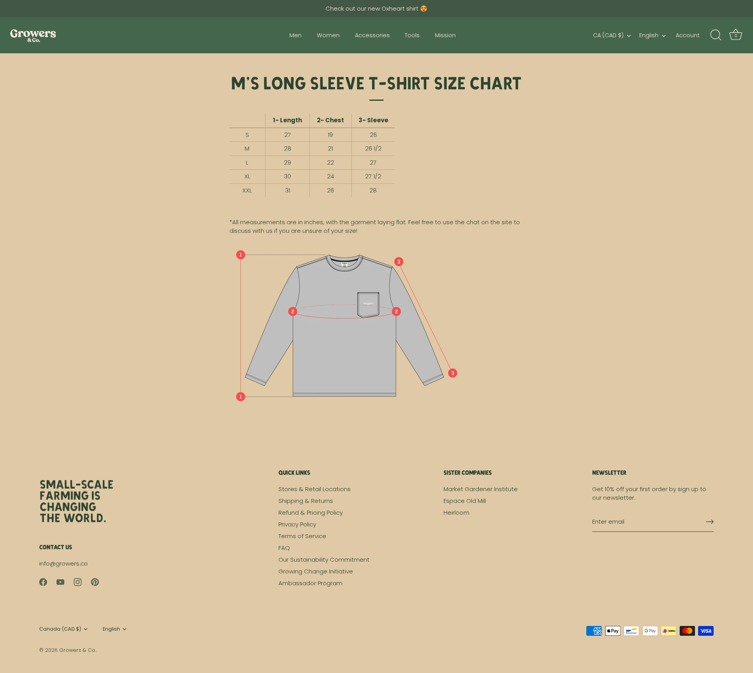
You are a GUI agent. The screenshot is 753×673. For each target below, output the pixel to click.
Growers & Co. (77, 650)
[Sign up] (710, 522)
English (648, 35)
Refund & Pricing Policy (310, 512)
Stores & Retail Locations (314, 489)
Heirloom (456, 512)
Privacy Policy (297, 524)
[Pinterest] (95, 581)
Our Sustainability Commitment (323, 559)
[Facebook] (43, 581)
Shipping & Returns (305, 501)
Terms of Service (302, 536)
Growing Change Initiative (315, 571)
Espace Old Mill (465, 501)
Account (688, 35)
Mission (445, 35)
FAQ (284, 548)
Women (328, 35)
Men (295, 35)
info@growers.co (63, 563)
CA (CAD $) (608, 35)
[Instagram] (78, 581)
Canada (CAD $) (60, 629)
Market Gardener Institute (481, 489)
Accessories (372, 35)
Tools (412, 35)
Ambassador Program (310, 583)
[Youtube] (60, 581)
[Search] (715, 35)
